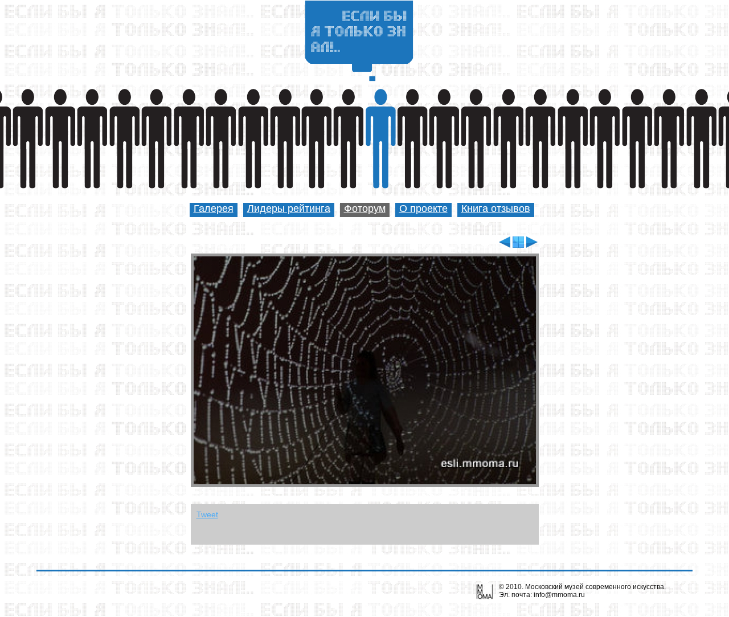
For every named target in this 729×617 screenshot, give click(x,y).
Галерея (214, 208)
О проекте (423, 208)
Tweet (207, 514)
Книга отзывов (495, 208)
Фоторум (365, 208)
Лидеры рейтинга (288, 208)
